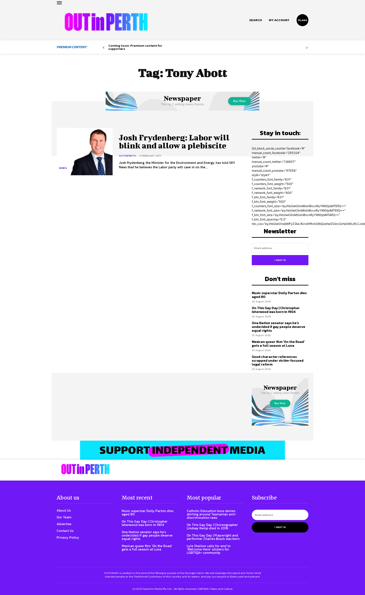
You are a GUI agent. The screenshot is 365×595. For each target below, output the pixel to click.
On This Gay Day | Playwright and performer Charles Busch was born (213, 537)
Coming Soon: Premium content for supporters (135, 47)
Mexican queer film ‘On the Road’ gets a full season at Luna (278, 343)
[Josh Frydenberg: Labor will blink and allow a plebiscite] (85, 151)
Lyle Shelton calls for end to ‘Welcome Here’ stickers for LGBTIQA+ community (209, 549)
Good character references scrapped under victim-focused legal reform (278, 360)
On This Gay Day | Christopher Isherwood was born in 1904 (276, 309)
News (63, 168)
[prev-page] (103, 47)
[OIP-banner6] (182, 450)
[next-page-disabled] (306, 47)
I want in (280, 260)
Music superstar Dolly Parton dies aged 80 (279, 294)
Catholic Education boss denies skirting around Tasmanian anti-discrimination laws (212, 514)
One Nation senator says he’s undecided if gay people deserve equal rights (278, 326)
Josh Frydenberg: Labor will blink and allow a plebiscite (174, 141)
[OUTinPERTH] (106, 21)
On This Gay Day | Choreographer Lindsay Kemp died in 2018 (212, 526)
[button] (255, 20)
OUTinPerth (127, 156)
